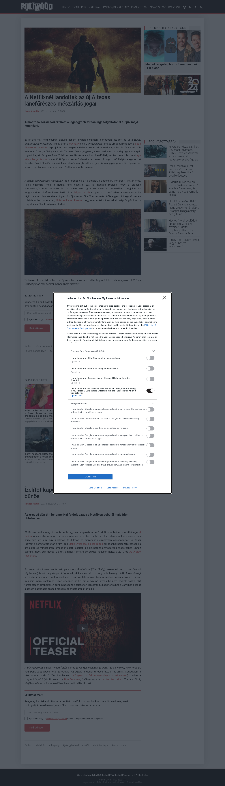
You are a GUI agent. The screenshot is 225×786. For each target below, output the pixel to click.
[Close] (165, 299)
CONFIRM (90, 477)
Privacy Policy (130, 487)
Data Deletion (95, 487)
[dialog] (112, 393)
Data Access (112, 487)
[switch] (150, 358)
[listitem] (112, 351)
